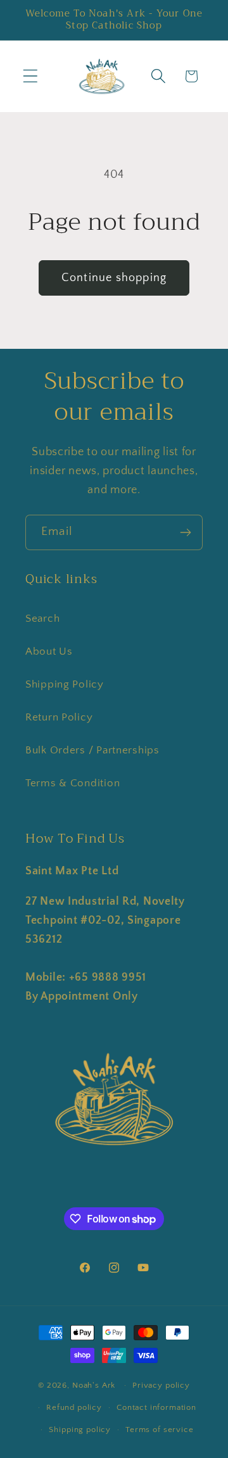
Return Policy (58, 717)
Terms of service (159, 1429)
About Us (49, 651)
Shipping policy (80, 1429)
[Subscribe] (185, 532)
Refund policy (74, 1407)
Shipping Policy (64, 684)
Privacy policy (161, 1385)
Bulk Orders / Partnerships (92, 750)
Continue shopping (114, 278)
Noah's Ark (93, 1385)
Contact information (156, 1407)
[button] (31, 76)
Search (42, 618)
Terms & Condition (72, 783)
